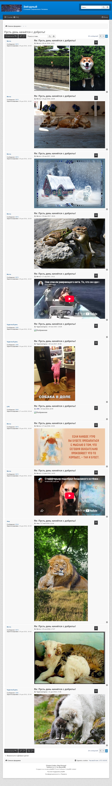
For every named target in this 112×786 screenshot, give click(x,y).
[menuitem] (16, 17)
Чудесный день (12, 324)
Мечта (9, 41)
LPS (8, 406)
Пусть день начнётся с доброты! (24, 32)
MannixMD (62, 767)
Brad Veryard (61, 765)
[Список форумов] (11, 7)
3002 (17, 409)
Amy (8, 521)
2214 (17, 524)
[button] (100, 36)
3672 (17, 44)
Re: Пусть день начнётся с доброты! (55, 41)
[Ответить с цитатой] (96, 42)
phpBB (51, 769)
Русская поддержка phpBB (56, 771)
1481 (17, 327)
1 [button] (103, 36)
